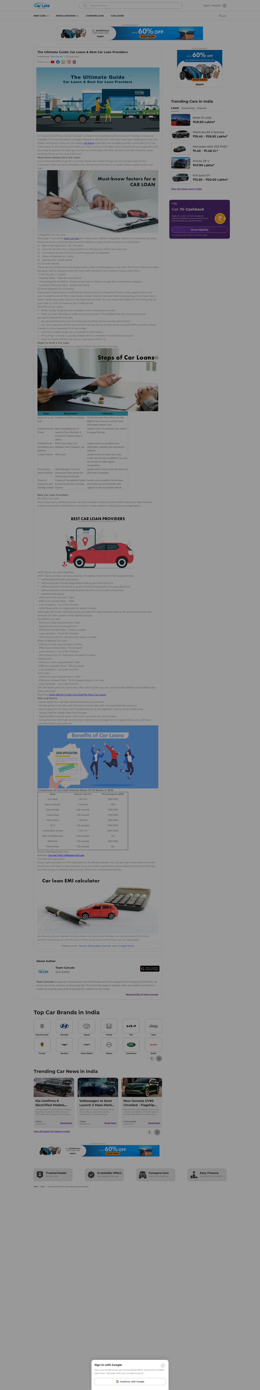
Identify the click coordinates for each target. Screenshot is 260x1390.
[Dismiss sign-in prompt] (130, 695)
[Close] (163, 1365)
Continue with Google (132, 1381)
